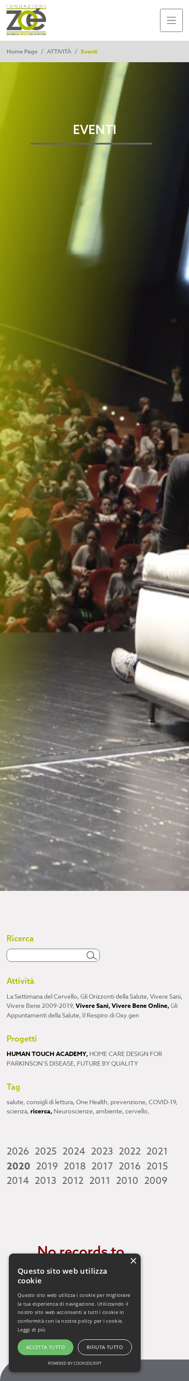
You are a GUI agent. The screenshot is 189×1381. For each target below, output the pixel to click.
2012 (73, 1181)
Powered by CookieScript (75, 1363)
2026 (18, 1151)
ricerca (41, 1111)
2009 (155, 1181)
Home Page (22, 51)
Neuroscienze (74, 1111)
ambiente (110, 1111)
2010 (127, 1181)
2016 (130, 1166)
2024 (73, 1151)
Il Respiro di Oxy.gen (110, 1015)
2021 (157, 1151)
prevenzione (128, 1102)
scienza (18, 1111)
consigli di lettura (50, 1102)
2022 (130, 1151)
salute (16, 1102)
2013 (45, 1181)
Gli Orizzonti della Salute (114, 996)
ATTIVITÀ (59, 51)
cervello (137, 1111)
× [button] (133, 1261)
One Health (92, 1102)
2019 (47, 1166)
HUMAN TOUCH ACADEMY (47, 1054)
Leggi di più (32, 1329)
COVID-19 (163, 1102)
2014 (18, 1181)
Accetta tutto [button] (45, 1347)
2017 (102, 1166)
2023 (102, 1151)
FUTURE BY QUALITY (107, 1063)
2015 (157, 1166)
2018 (75, 1166)
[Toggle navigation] (171, 20)
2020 (18, 1166)
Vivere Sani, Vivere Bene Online (122, 1005)
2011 (99, 1181)
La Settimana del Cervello (43, 996)
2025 (46, 1151)
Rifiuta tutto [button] (105, 1347)
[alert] (75, 1313)
